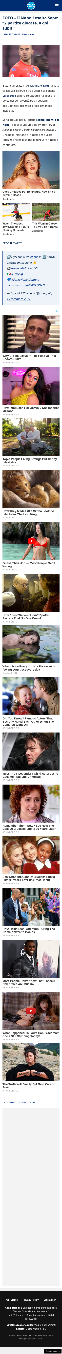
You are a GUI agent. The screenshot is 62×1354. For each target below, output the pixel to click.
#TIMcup (17, 274)
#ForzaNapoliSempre (25, 280)
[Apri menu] (57, 6)
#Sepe (34, 257)
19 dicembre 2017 (19, 299)
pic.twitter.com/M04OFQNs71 (26, 285)
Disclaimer (50, 1299)
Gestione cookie (53, 1351)
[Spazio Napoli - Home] (31, 6)
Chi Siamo (12, 1299)
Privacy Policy (31, 1299)
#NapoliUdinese (21, 268)
